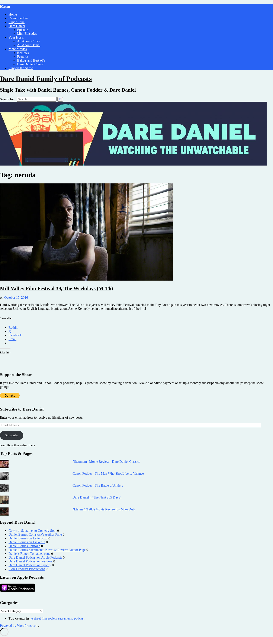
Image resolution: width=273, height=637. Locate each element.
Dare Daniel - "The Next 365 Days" (97, 497)
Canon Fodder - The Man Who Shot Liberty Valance (108, 473)
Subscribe (11, 435)
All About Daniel (28, 45)
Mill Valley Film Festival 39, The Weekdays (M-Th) (56, 288)
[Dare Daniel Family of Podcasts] (133, 164)
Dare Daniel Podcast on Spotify (30, 565)
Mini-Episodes (27, 33)
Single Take (17, 22)
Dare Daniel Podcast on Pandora (30, 561)
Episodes (23, 30)
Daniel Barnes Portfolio (24, 546)
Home (13, 14)
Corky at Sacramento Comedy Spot (32, 530)
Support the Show (21, 68)
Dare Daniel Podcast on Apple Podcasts (35, 557)
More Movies (18, 49)
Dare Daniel (17, 26)
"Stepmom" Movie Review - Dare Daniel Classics (106, 461)
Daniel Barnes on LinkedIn (27, 542)
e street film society (44, 618)
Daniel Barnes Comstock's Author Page (35, 534)
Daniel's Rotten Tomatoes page (29, 553)
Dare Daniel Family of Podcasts (46, 78)
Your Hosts (16, 37)
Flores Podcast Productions (27, 569)
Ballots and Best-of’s (31, 60)
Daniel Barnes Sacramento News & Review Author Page (47, 550)
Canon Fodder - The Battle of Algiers (98, 485)
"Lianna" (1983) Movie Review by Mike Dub (104, 509)
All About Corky (28, 41)
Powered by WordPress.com (19, 625)
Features (22, 56)
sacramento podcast (71, 618)
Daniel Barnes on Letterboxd (28, 538)
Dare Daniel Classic (30, 64)
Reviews (23, 53)
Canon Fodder (18, 18)
